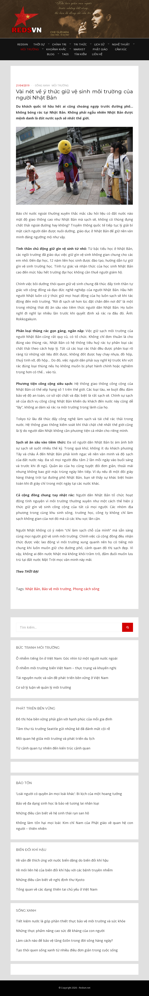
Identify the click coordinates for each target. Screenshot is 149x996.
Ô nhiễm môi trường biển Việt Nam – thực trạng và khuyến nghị (66, 668)
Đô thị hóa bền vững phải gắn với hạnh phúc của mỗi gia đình (64, 719)
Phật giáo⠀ (101, 49)
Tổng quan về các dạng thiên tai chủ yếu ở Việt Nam (56, 889)
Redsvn (22, 44)
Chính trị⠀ (60, 44)
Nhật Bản (32, 589)
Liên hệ (97, 54)
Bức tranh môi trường (38, 648)
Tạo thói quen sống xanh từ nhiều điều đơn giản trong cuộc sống (67, 950)
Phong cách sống (86, 589)
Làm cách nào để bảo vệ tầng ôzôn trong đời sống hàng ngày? (64, 940)
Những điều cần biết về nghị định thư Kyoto (50, 880)
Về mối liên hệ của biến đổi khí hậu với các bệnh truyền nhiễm (64, 870)
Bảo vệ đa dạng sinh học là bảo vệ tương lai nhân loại (57, 803)
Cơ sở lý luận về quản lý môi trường (43, 687)
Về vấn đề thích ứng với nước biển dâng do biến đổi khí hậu (62, 860)
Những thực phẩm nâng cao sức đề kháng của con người (60, 930)
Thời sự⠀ (40, 44)
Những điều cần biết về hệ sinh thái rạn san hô (52, 813)
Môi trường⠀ (31, 49)
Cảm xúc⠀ (122, 49)
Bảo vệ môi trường (56, 589)
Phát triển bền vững (35, 708)
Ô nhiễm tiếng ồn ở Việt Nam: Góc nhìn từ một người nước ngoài (66, 658)
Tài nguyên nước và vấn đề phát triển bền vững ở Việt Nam (62, 678)
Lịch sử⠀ (100, 44)
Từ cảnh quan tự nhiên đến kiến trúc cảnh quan (53, 748)
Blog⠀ (51, 54)
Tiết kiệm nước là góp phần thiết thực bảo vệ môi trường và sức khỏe (70, 921)
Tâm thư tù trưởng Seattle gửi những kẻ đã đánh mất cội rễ (63, 729)
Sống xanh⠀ (43, 85)
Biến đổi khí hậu (31, 850)
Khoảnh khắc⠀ (57, 49)
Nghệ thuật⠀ (122, 44)
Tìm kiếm (80, 54)
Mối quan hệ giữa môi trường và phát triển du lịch (55, 738)
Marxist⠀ (80, 49)
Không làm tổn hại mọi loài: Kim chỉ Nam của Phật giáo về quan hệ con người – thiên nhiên (74, 826)
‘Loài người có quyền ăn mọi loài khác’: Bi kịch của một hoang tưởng (69, 794)
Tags (65, 54)
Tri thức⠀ (81, 44)
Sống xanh (26, 911)
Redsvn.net (84, 987)
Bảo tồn (24, 783)
